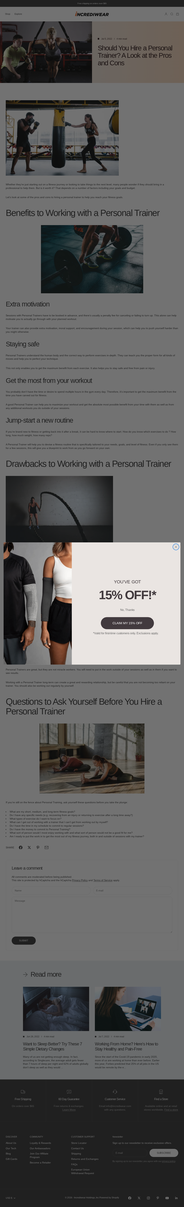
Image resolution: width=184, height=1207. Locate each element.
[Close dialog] (176, 547)
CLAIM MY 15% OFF (127, 623)
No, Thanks (127, 609)
